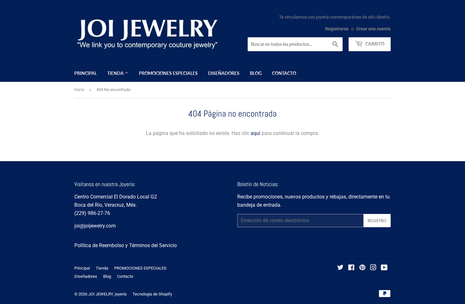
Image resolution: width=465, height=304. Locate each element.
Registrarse (337, 28)
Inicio (79, 89)
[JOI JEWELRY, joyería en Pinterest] (362, 268)
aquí (255, 133)
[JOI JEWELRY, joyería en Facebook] (351, 268)
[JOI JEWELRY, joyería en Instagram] (373, 268)
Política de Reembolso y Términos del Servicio (125, 245)
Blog (256, 73)
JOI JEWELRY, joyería (107, 294)
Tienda (116, 73)
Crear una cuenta (373, 28)
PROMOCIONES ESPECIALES (168, 73)
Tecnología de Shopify (152, 294)
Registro (377, 220)
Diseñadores (223, 73)
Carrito (374, 43)
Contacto (284, 73)
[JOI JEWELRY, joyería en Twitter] (340, 268)
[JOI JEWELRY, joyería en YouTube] (384, 268)
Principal (85, 73)
